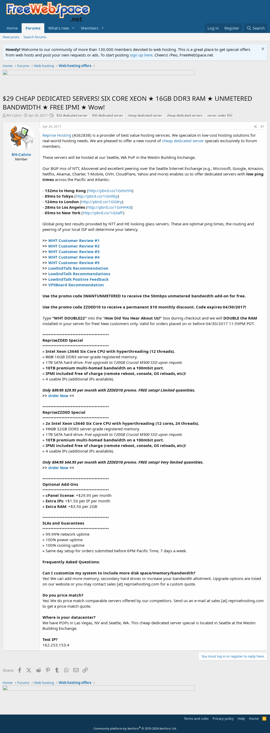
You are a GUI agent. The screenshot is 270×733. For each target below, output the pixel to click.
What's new (58, 28)
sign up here (141, 55)
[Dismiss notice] (262, 49)
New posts (11, 37)
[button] (73, 28)
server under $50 (220, 115)
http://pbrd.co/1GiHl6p (97, 196)
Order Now (58, 395)
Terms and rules (196, 718)
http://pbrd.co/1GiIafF (103, 212)
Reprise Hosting (56, 135)
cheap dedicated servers (185, 115)
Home (12, 28)
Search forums (34, 37)
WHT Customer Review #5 (74, 262)
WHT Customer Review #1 (74, 240)
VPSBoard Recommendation (76, 284)
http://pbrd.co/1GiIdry (101, 201)
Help (241, 718)
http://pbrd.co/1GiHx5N (110, 190)
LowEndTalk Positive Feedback (78, 279)
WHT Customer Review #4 (74, 257)
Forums (33, 28)
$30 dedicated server (107, 115)
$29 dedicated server (72, 115)
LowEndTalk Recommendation (78, 268)
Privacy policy (223, 718)
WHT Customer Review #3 (74, 251)
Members (89, 28)
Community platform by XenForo (135, 728)
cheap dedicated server (145, 115)
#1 (262, 126)
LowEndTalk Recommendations (79, 273)
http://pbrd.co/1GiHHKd (109, 207)
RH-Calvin (14, 115)
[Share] (255, 127)
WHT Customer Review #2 (74, 246)
